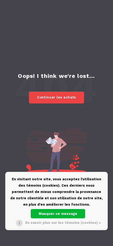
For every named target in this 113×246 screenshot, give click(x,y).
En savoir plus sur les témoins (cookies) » (63, 223)
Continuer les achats (56, 97)
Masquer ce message (58, 214)
